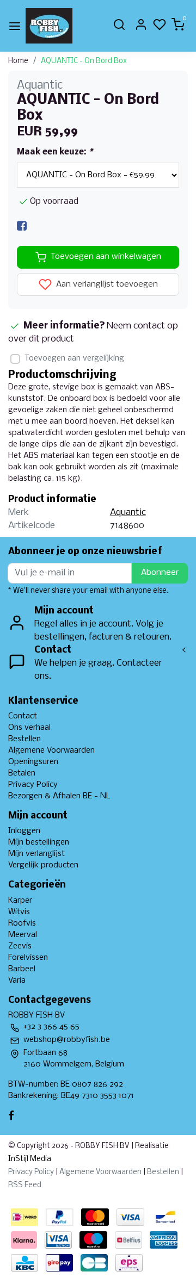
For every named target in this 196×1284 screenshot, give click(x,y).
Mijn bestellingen (38, 842)
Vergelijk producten (43, 865)
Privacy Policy (33, 784)
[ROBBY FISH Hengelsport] (49, 26)
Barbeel (21, 969)
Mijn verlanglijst (36, 853)
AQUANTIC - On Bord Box (84, 61)
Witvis (19, 912)
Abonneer (160, 572)
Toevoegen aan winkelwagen (106, 256)
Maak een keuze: (55, 152)
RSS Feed (24, 1185)
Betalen (21, 773)
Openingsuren (33, 762)
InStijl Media (29, 1159)
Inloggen (24, 831)
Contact (22, 716)
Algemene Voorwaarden (51, 750)
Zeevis (20, 946)
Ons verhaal (29, 727)
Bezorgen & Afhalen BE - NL (59, 796)
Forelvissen (28, 957)
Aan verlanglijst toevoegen (106, 284)
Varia (17, 980)
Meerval (22, 935)
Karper (20, 900)
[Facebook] (22, 226)
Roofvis (22, 923)
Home (18, 61)
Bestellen (24, 739)
